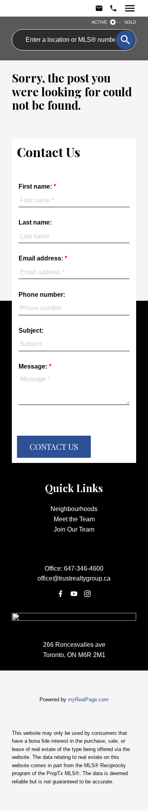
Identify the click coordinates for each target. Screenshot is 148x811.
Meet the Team (74, 519)
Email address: (42, 258)
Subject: (31, 330)
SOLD (130, 22)
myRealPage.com (88, 699)
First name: (36, 186)
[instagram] (87, 593)
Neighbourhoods (74, 509)
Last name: (35, 222)
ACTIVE (99, 22)
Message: (34, 366)
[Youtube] (74, 593)
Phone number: (42, 294)
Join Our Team (74, 529)
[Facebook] (60, 593)
